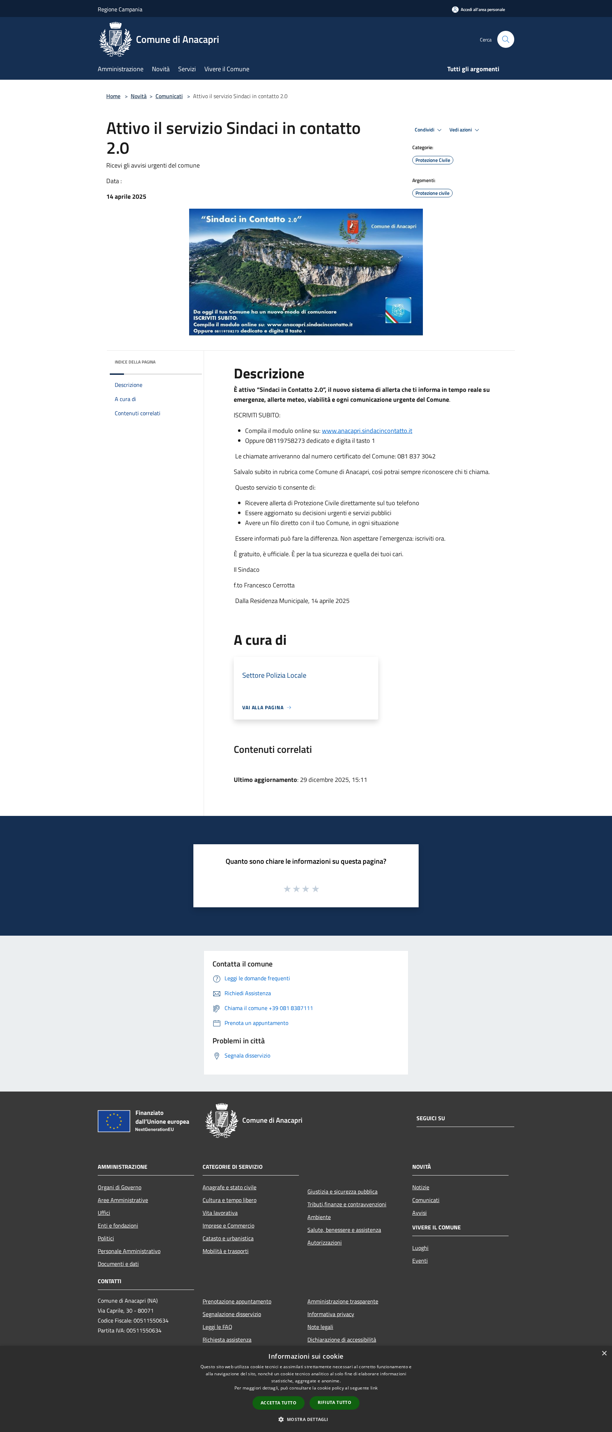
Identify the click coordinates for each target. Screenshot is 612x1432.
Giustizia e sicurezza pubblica (342, 1191)
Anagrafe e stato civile (229, 1187)
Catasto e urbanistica (228, 1238)
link (374, 1388)
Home (113, 96)
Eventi (420, 1260)
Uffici (104, 1212)
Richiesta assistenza (227, 1339)
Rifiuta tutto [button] (334, 1402)
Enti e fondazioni (118, 1225)
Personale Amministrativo (129, 1251)
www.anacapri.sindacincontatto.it (367, 430)
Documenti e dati (118, 1263)
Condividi (425, 130)
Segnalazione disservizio (232, 1314)
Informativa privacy (330, 1314)
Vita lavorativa (220, 1212)
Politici (106, 1238)
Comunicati (169, 96)
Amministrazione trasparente (342, 1301)
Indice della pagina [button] (135, 362)
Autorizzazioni (324, 1242)
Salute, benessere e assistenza (344, 1229)
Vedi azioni (461, 130)
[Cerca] (505, 39)
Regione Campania (120, 9)
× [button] (604, 1353)
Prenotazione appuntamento (237, 1301)
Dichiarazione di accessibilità (341, 1339)
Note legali (320, 1327)
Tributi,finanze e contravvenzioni (346, 1204)
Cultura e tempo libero (229, 1200)
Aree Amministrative (123, 1200)
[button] (306, 1419)
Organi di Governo (119, 1187)
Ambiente (319, 1217)
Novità (139, 96)
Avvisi (419, 1212)
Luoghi (420, 1248)
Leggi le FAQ (217, 1327)
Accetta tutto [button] (278, 1403)
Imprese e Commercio (228, 1225)
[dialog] (306, 1389)
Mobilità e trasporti (226, 1251)
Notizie (420, 1187)
